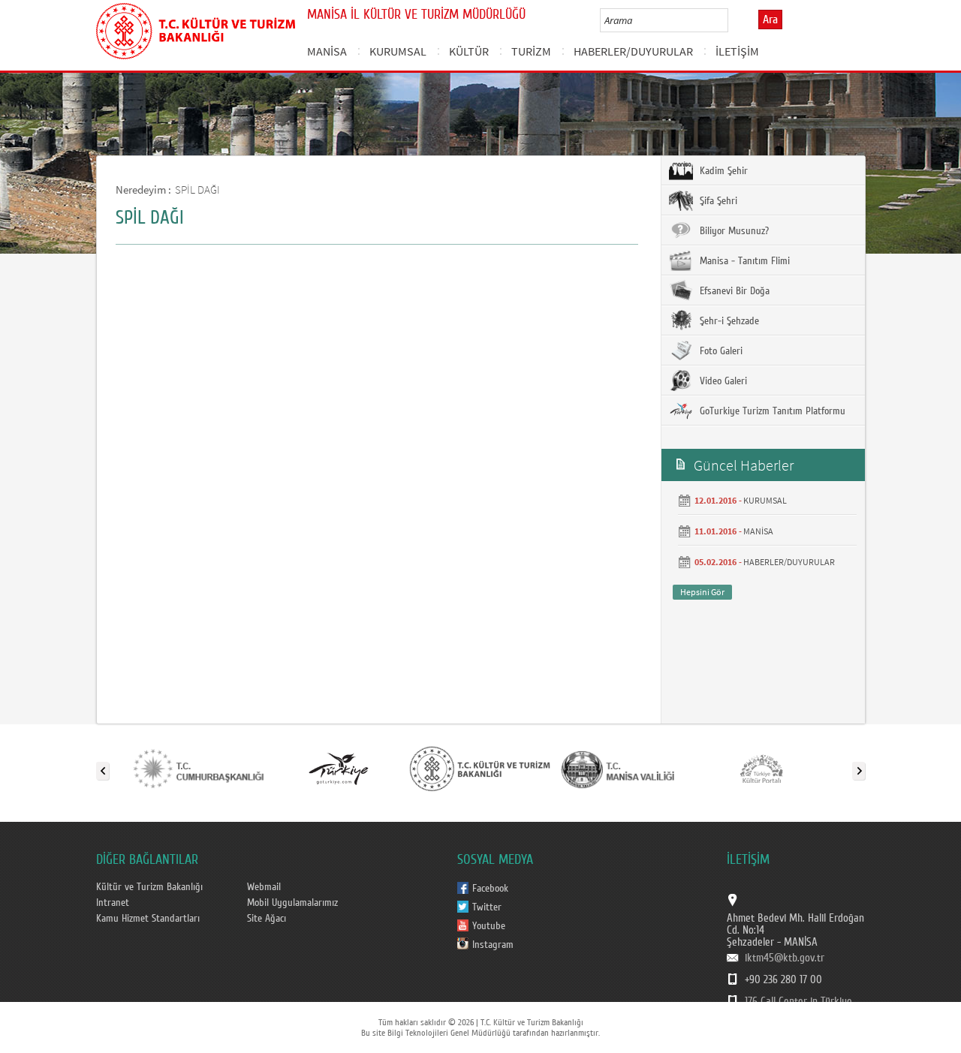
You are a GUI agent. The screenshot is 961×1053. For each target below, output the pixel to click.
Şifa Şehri (717, 201)
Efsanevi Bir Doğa (733, 291)
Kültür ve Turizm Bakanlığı (149, 887)
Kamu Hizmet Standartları (148, 919)
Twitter (487, 907)
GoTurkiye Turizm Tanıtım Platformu (771, 411)
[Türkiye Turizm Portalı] (338, 768)
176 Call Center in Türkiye (798, 1001)
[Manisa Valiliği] (620, 768)
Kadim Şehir (722, 171)
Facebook (490, 889)
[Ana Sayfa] (195, 28)
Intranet (112, 903)
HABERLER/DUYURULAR (633, 51)
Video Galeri (722, 381)
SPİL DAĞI (197, 189)
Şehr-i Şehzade (728, 321)
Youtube (488, 926)
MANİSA (327, 51)
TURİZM (531, 51)
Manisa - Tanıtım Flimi (743, 261)
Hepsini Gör (702, 591)
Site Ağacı (266, 919)
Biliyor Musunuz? (733, 231)
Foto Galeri (720, 351)
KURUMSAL (397, 51)
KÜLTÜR (469, 51)
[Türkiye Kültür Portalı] (761, 768)
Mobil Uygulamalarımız (292, 903)
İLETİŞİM (737, 51)
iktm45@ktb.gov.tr (784, 957)
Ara (770, 19)
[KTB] (479, 768)
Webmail (264, 887)
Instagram (493, 945)
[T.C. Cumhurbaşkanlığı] (197, 768)
